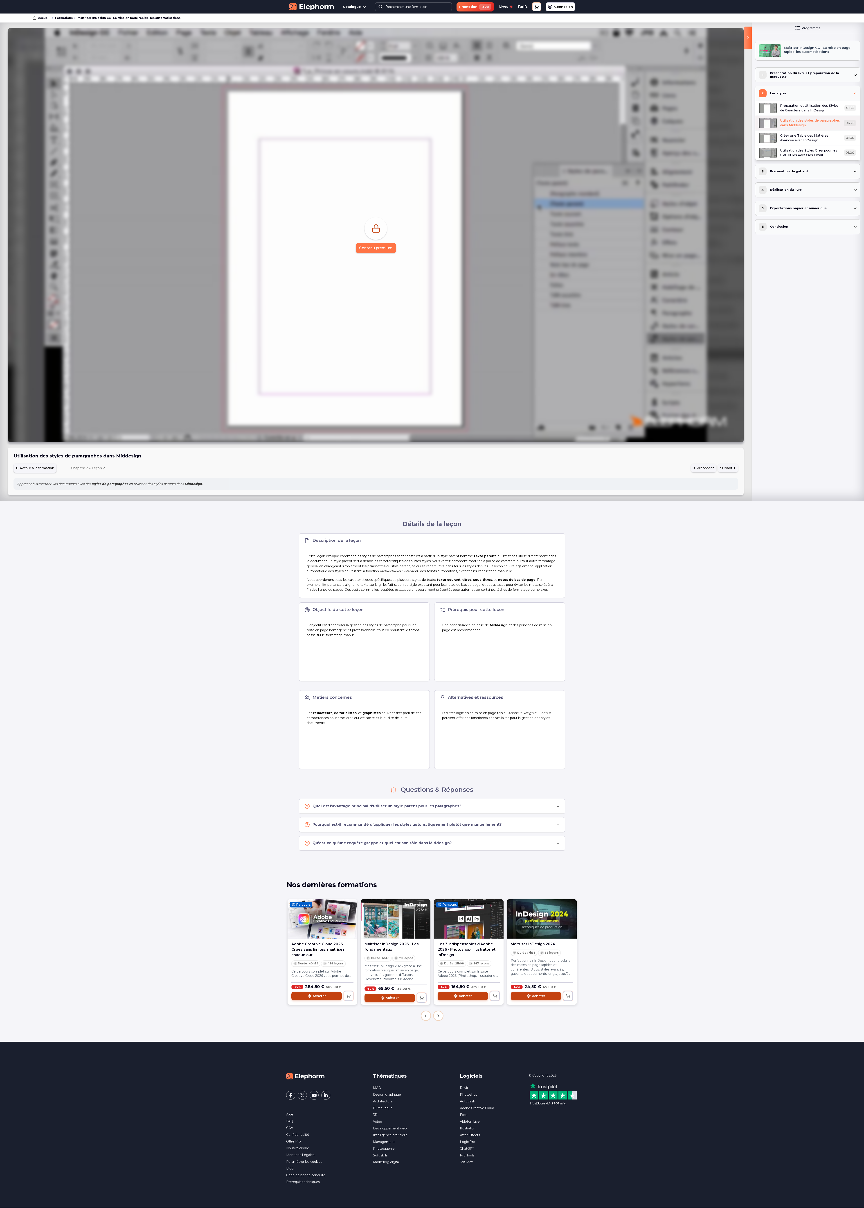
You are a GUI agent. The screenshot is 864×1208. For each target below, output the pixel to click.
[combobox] (413, 6)
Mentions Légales (300, 1155)
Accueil (43, 18)
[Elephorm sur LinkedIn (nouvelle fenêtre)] (325, 1095)
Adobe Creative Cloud (477, 1108)
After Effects (470, 1135)
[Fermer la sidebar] (748, 38)
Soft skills (380, 1155)
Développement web (390, 1128)
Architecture (383, 1101)
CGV (289, 1128)
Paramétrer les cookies (304, 1162)
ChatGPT (467, 1149)
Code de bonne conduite (305, 1175)
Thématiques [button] (390, 1076)
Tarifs (523, 7)
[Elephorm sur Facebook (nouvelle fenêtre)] (290, 1095)
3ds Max (466, 1162)
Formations (64, 18)
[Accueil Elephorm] (305, 1076)
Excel (464, 1115)
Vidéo (377, 1122)
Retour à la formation (36, 468)
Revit (464, 1088)
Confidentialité (297, 1135)
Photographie (384, 1149)
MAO (377, 1088)
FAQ (289, 1121)
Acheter (319, 996)
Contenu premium (376, 248)
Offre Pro (293, 1141)
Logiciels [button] (471, 1076)
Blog (290, 1168)
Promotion (474, 7)
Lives (504, 7)
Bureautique (383, 1108)
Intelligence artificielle (390, 1135)
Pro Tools (467, 1155)
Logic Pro (467, 1142)
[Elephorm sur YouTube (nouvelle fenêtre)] (314, 1095)
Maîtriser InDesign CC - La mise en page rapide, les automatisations (129, 18)
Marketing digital (386, 1162)
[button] (425, 1015)
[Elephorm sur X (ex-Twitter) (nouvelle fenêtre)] (302, 1095)
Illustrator (467, 1128)
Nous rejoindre (297, 1148)
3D (375, 1115)
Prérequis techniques (303, 1182)
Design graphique (387, 1095)
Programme (811, 28)
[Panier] (536, 6)
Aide (289, 1114)
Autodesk (467, 1101)
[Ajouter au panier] (348, 996)
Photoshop (468, 1095)
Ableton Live (470, 1122)
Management (384, 1142)
